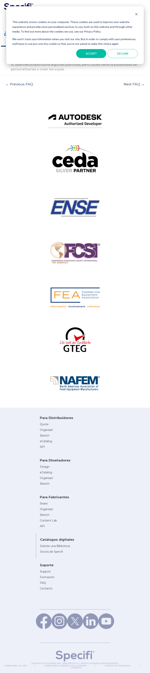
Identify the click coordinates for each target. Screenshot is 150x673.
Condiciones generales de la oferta (65, 665)
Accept (91, 53)
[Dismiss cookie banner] (136, 14)
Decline (123, 53)
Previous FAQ (19, 84)
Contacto (76, 667)
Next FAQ (134, 84)
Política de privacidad (117, 665)
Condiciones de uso (15, 665)
